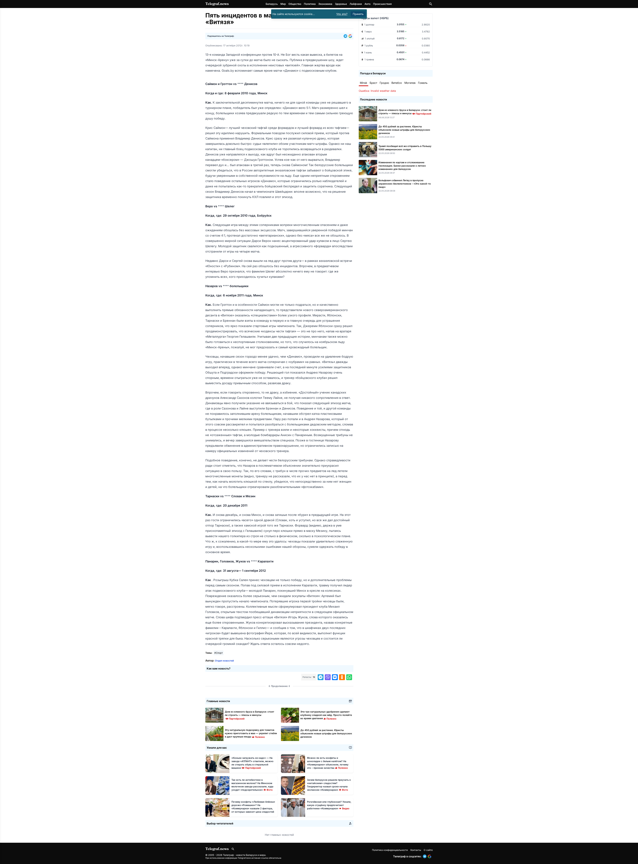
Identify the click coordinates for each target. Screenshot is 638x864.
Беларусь (272, 3)
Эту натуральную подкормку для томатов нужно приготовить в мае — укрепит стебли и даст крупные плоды (251, 733)
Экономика (325, 3)
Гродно (384, 82)
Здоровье (341, 3)
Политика (310, 3)
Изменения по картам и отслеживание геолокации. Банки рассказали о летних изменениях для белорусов (402, 165)
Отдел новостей (224, 660)
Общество (294, 3)
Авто (368, 3)
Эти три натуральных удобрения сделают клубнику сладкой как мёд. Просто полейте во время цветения (326, 715)
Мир (283, 3)
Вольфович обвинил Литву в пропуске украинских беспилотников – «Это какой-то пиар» (404, 183)
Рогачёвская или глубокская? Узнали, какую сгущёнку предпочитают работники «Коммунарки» (329, 805)
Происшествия (382, 3)
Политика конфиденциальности (390, 850)
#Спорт (218, 652)
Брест (373, 82)
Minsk (363, 82)
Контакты (415, 850)
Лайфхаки (356, 3)
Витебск (396, 82)
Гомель (422, 82)
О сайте (428, 850)
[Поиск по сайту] (431, 4)
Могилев (410, 82)
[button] (346, 36)
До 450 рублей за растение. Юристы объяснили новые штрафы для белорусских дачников (326, 733)
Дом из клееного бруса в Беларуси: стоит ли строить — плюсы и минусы (249, 715)
